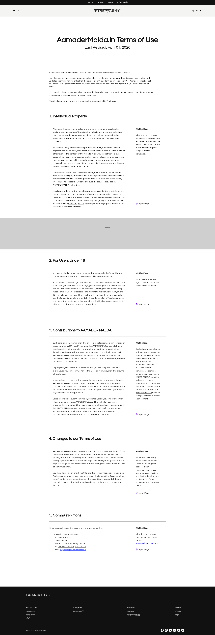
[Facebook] (197, 10)
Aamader (103, 81)
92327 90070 (80, 547)
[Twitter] (200, 10)
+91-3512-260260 (66, 547)
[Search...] (29, 10)
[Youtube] (174, 630)
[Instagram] (193, 10)
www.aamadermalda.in (87, 78)
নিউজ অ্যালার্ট (78, 612)
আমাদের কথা (30, 612)
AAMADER (77, 166)
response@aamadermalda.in (73, 550)
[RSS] (182, 630)
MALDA (85, 166)
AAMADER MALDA (76, 138)
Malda (111, 81)
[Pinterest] (178, 630)
